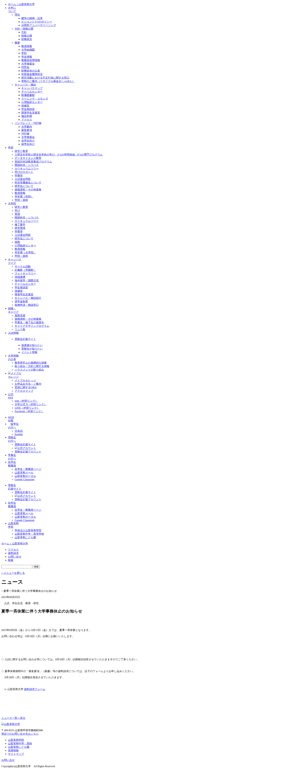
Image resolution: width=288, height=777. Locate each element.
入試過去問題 (23, 179)
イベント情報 (29, 352)
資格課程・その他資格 (28, 189)
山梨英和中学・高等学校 (29, 533)
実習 (17, 214)
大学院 (12, 203)
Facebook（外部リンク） (29, 411)
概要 (17, 42)
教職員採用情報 (30, 60)
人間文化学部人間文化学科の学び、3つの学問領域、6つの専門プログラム (59, 154)
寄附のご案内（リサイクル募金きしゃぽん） (48, 81)
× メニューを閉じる (13, 573)
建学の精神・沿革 (32, 18)
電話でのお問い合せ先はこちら (20, 733)
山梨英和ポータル (25, 476)
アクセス (26, 119)
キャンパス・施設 (25, 84)
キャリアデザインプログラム (32, 325)
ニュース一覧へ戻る (13, 718)
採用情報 (13, 750)
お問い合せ (8, 760)
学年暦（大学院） (25, 252)
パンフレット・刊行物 (28, 123)
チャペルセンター (32, 91)
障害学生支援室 (30, 112)
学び (17, 210)
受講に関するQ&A (26, 387)
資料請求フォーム (34, 689)
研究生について (24, 186)
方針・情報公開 (24, 28)
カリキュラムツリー (27, 168)
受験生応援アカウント (28, 451)
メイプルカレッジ (25, 380)
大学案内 (26, 126)
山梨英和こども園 (25, 537)
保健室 (25, 105)
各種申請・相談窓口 (27, 305)
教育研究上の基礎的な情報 (31, 362)
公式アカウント (26, 448)
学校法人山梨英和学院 (28, 530)
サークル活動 (23, 266)
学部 (10, 147)
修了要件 (20, 224)
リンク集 (20, 329)
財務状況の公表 (30, 70)
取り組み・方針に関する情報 (32, 366)
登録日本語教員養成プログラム (33, 161)
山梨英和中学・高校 (20, 743)
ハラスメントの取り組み (29, 369)
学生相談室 (28, 109)
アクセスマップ (24, 390)
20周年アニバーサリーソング (38, 25)
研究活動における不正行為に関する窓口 (45, 77)
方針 (24, 32)
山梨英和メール (24, 472)
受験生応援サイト (25, 339)
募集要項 (26, 130)
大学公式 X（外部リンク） (31, 404)
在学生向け (28, 140)
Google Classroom (24, 479)
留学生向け (28, 144)
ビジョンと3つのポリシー (36, 21)
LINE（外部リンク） (27, 407)
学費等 (19, 175)
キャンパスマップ (32, 88)
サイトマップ (16, 754)
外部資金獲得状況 (32, 74)
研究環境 (20, 228)
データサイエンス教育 (28, 158)
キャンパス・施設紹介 (28, 298)
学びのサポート (24, 172)
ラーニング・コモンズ (34, 98)
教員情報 (26, 46)
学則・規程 (21, 200)
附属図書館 (28, 95)
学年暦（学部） (24, 196)
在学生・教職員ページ (28, 469)
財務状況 (26, 39)
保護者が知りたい (32, 345)
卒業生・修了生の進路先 (29, 322)
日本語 (19, 431)
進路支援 (20, 315)
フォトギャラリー (25, 273)
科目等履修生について (28, 182)
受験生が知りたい (32, 348)
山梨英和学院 (16, 740)
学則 (24, 53)
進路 (17, 242)
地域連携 (20, 277)
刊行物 (25, 133)
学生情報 (26, 56)
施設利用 (26, 116)
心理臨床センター (32, 102)
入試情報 (13, 332)
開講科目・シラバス (27, 165)
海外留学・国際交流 (27, 280)
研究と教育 (21, 151)
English (19, 434)
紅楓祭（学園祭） (25, 270)
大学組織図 (28, 49)
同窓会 (25, 67)
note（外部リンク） (26, 400)
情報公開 (26, 35)
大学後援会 (28, 63)
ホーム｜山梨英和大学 (21, 4)
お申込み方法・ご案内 (28, 383)
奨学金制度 (21, 301)
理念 (17, 14)
